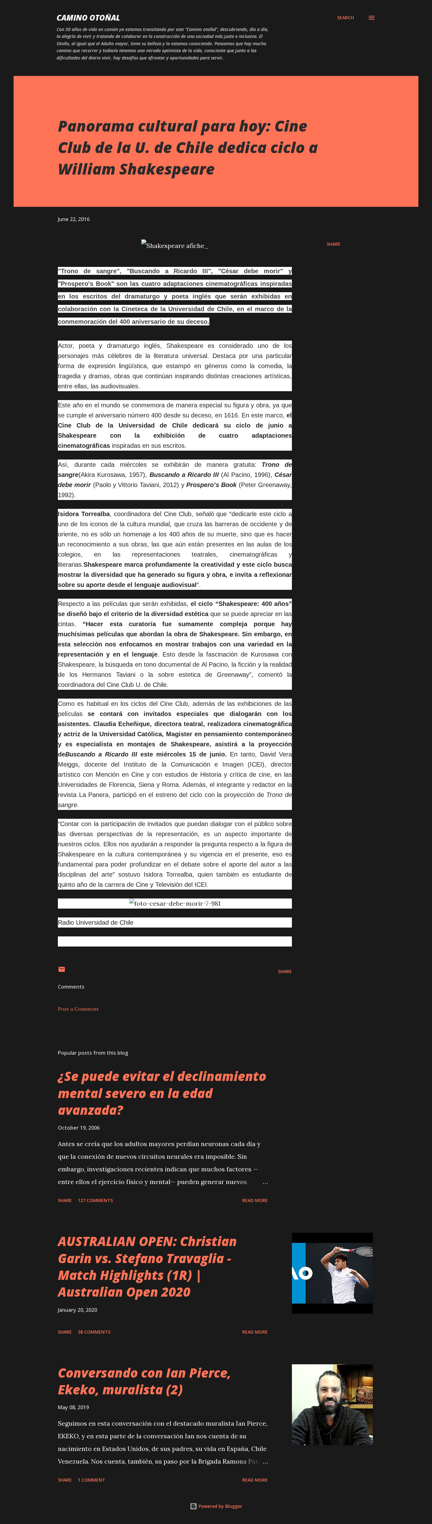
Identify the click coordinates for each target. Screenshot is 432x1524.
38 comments (94, 1332)
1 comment (91, 1480)
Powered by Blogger (219, 1506)
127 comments (95, 1200)
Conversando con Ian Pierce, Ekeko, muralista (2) (144, 1381)
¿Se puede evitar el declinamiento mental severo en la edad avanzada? (162, 1093)
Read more (255, 1200)
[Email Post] (61, 971)
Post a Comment (78, 1009)
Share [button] (334, 244)
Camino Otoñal (88, 17)
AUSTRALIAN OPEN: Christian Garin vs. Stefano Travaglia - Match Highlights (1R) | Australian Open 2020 (147, 1266)
